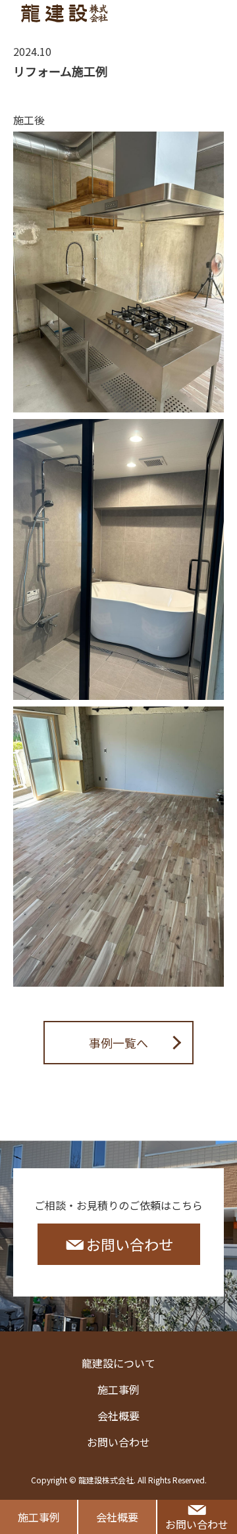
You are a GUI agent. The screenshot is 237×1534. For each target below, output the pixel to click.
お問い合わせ (196, 1524)
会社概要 (117, 1517)
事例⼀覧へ (118, 1042)
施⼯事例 (39, 1517)
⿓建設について (118, 1363)
